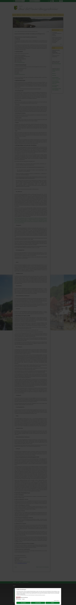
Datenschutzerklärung (24, 597)
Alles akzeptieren (23, 602)
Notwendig (19, 599)
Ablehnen (52, 602)
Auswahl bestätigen (38, 602)
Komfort (23, 599)
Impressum (18, 597)
